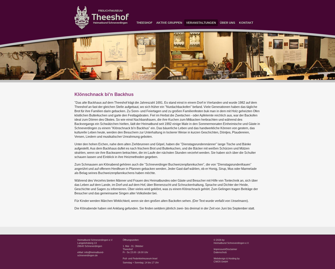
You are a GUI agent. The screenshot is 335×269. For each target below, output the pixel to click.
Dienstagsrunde (164, 44)
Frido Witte (142, 39)
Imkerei (159, 71)
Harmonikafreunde (165, 85)
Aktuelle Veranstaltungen (199, 27)
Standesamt (142, 35)
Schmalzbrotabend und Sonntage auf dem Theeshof (198, 40)
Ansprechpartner (247, 32)
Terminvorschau (194, 32)
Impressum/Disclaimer (225, 249)
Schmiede (161, 76)
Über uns (227, 22)
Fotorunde (161, 39)
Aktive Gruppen (169, 22)
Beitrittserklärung (228, 32)
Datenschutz (220, 252)
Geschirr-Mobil (163, 53)
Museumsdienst (164, 48)
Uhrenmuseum (163, 27)
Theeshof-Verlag (228, 37)
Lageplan (243, 37)
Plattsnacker (162, 67)
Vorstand (243, 27)
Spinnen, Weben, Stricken (165, 34)
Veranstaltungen (201, 22)
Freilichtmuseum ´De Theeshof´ (145, 29)
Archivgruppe (162, 62)
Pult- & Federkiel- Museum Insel (144, 54)
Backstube (161, 81)
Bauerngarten (162, 58)
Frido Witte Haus (142, 45)
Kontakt (246, 22)
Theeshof (144, 22)
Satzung (223, 27)
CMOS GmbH (221, 261)
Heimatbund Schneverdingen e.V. (231, 243)
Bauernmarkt (192, 46)
